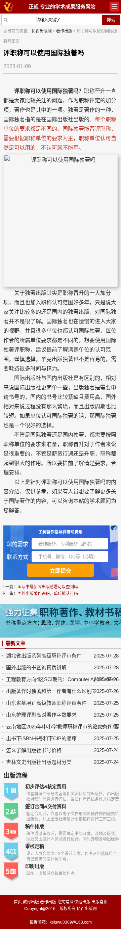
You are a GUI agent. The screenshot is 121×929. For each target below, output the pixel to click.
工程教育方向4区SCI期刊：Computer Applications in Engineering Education (62, 679)
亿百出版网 (42, 31)
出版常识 (99, 902)
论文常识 (65, 902)
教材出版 (31, 902)
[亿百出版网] (8, 6)
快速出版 (82, 902)
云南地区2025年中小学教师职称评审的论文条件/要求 (62, 726)
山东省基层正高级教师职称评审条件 (46, 703)
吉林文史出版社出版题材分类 (39, 762)
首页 (18, 902)
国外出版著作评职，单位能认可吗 (47, 593)
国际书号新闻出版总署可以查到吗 (47, 587)
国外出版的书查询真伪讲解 (36, 667)
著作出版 (64, 31)
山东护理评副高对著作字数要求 (41, 715)
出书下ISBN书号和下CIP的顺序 (41, 738)
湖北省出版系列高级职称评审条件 (44, 656)
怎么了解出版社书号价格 (34, 750)
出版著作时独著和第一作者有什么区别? (50, 691)
